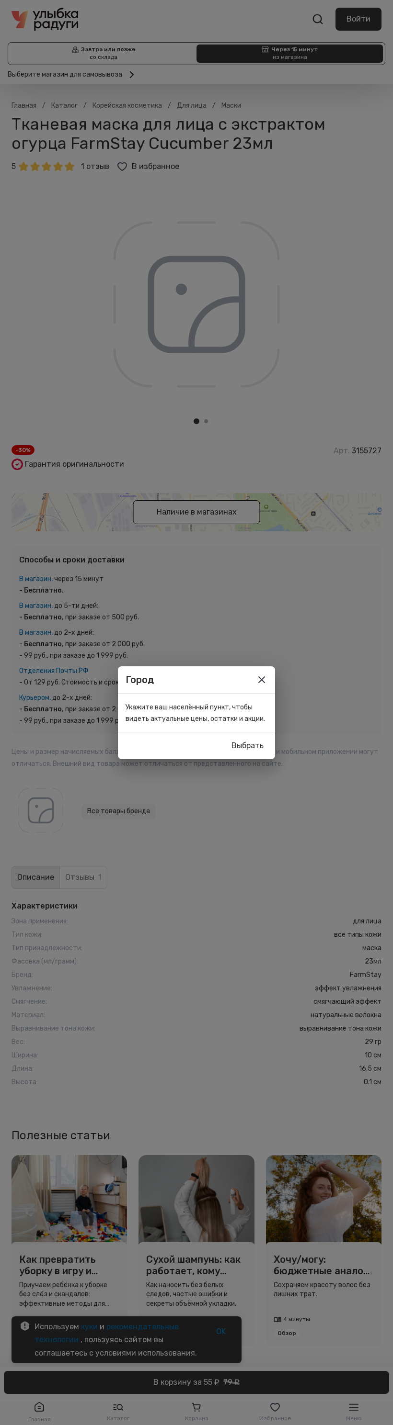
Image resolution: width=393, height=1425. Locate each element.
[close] (261, 679)
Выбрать (247, 745)
